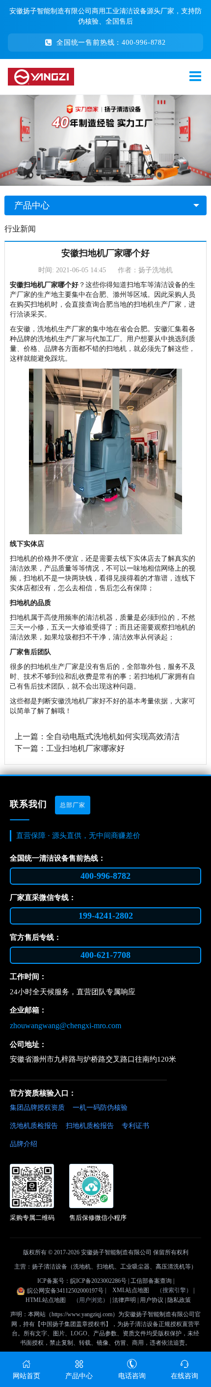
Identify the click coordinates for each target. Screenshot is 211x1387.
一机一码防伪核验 (100, 1107)
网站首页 (26, 1376)
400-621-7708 (105, 955)
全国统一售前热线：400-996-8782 (111, 42)
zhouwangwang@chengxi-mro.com (65, 1025)
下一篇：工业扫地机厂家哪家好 (70, 748)
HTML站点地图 (46, 1300)
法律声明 (124, 1300)
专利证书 (135, 1125)
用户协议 (151, 1300)
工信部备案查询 (151, 1280)
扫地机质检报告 (90, 1125)
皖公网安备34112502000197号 (65, 1290)
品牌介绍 (23, 1144)
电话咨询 (132, 1376)
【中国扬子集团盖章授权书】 (73, 1324)
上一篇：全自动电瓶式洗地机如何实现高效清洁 (97, 736)
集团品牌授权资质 (37, 1107)
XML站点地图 (130, 1290)
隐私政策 (179, 1300)
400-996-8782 (105, 876)
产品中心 (32, 205)
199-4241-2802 (106, 916)
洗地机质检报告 (34, 1125)
